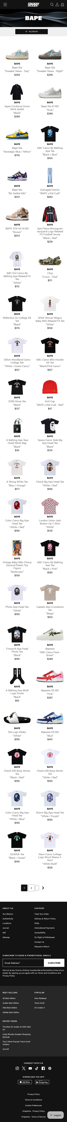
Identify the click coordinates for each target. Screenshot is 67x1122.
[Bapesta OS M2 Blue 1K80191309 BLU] (49, 718)
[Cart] (62, 4)
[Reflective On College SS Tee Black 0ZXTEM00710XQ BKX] (17, 303)
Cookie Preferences (33, 1105)
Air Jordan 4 (39, 1007)
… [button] (37, 888)
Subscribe (54, 962)
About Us (8, 908)
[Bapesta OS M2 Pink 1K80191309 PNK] (49, 676)
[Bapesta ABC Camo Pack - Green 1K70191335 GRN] (49, 634)
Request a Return (41, 946)
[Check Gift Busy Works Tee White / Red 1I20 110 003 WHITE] (49, 756)
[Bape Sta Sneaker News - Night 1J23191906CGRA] (49, 53)
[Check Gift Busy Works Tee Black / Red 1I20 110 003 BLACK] (17, 756)
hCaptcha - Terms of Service (33, 1116)
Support (39, 908)
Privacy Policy (33, 1094)
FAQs (36, 923)
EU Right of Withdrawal (44, 937)
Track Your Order (41, 913)
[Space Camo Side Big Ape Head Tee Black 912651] (49, 425)
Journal (6, 927)
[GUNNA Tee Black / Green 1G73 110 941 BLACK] (17, 840)
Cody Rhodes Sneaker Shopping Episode (17, 1035)
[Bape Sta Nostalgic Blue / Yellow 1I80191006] (17, 133)
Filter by (33, 31)
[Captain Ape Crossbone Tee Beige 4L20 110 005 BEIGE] (49, 592)
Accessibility (39, 932)
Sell (4, 932)
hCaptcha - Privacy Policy (33, 1111)
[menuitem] (24, 888)
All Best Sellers (9, 998)
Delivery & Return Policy (45, 918)
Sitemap (6, 937)
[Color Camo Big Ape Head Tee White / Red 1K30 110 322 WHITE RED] (17, 506)
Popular (39, 992)
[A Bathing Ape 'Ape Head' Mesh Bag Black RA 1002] (17, 425)
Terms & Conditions (33, 1099)
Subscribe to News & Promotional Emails (27, 955)
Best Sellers (10, 992)
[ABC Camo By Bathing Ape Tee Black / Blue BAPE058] (49, 133)
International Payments (44, 927)
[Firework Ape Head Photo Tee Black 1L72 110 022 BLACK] (17, 634)
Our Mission (8, 913)
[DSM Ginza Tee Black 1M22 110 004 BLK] (17, 387)
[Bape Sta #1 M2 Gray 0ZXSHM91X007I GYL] (49, 92)
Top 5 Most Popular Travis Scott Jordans (16, 1043)
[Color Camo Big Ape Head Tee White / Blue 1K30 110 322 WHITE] (17, 798)
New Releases (40, 998)
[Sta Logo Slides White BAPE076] (17, 718)
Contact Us (39, 941)
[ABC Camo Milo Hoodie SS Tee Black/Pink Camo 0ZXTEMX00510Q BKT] (49, 345)
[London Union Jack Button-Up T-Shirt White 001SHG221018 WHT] (49, 506)
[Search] (52, 4)
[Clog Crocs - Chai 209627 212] (49, 259)
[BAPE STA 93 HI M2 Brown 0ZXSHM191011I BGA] (17, 214)
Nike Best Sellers (10, 1007)
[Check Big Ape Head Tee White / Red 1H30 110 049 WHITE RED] (49, 467)
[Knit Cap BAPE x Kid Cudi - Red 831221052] (49, 387)
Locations (7, 923)
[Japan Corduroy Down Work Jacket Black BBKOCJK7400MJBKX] (17, 92)
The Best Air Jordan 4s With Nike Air (17, 1028)
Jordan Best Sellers (11, 1002)
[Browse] (5, 4)
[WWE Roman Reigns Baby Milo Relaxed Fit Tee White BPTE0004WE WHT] (49, 303)
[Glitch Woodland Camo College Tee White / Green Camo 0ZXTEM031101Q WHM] (17, 345)
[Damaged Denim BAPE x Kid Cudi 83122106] (49, 175)
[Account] (57, 4)
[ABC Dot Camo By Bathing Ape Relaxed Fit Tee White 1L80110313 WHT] (17, 259)
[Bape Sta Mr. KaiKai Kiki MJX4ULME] (17, 175)
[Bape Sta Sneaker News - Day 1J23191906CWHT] (17, 53)
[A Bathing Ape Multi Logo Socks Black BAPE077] (17, 676)
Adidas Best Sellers (11, 1012)
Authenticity (8, 918)
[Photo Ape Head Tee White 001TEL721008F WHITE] (17, 592)
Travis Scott (39, 1002)
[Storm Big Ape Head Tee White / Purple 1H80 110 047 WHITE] (49, 798)
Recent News (10, 1021)
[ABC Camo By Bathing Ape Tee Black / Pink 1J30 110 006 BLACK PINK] (49, 548)
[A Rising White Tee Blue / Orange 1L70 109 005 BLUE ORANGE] (17, 467)
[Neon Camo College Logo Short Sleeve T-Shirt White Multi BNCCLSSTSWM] (49, 840)
